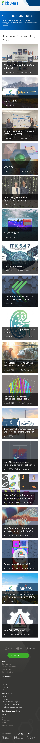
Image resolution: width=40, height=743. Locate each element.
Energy (5, 684)
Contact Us (18, 655)
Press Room (6, 720)
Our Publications (7, 672)
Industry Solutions (8, 694)
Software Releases (8, 725)
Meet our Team (7, 669)
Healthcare (6, 687)
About (4, 661)
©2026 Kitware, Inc (8, 733)
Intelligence (6, 682)
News (4, 715)
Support (5, 696)
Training (5, 699)
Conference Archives (31, 738)
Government (6, 677)
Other (4, 690)
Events (4, 722)
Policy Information (18, 738)
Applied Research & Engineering (12, 702)
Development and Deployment (11, 704)
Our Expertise (6, 664)
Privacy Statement (5, 738)
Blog (3, 717)
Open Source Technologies (11, 711)
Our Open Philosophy (9, 667)
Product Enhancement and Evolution (13, 707)
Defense (5, 679)
